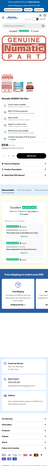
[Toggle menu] (3, 17)
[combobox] (24, 26)
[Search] (43, 25)
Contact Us (39, 10)
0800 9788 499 (34, 2)
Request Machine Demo (13, 10)
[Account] (40, 15)
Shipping (5, 148)
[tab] (8, 191)
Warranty (28, 10)
